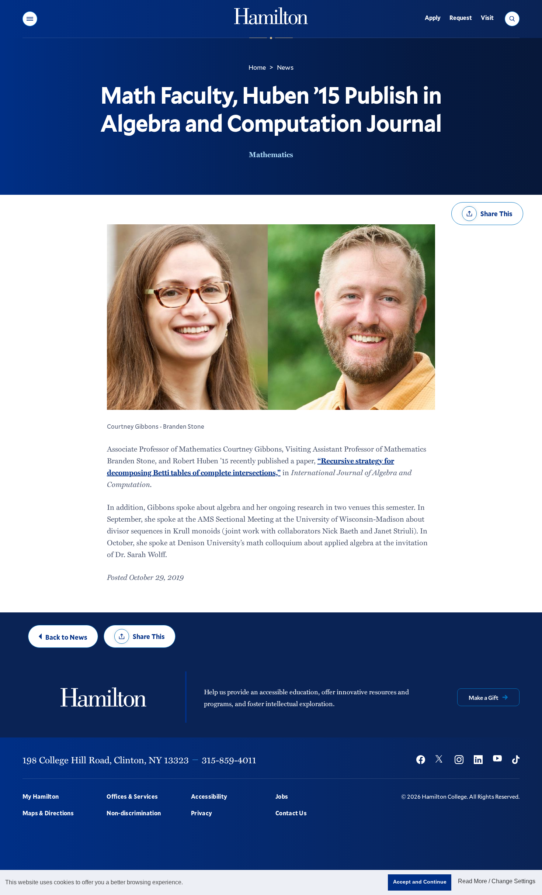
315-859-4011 (229, 760)
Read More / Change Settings (496, 881)
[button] (30, 19)
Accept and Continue (420, 882)
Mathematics (271, 154)
